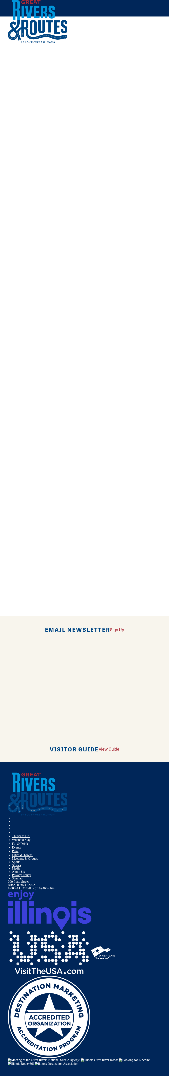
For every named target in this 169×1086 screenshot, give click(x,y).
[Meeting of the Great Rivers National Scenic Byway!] (44, 1059)
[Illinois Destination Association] (56, 1063)
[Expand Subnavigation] (31, 836)
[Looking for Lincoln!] (134, 1059)
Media (16, 868)
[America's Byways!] (103, 952)
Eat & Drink (20, 843)
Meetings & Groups (25, 858)
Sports (16, 862)
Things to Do (21, 836)
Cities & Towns (22, 855)
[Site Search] (144, 52)
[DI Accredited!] (49, 1016)
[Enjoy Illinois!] (50, 909)
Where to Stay (21, 840)
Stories (16, 865)
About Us (18, 871)
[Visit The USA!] (49, 952)
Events (17, 847)
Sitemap (17, 878)
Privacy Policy (21, 875)
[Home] (38, 42)
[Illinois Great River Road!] (99, 1059)
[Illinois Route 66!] (21, 1063)
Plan (15, 851)
